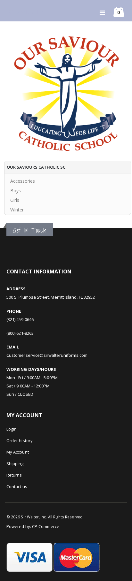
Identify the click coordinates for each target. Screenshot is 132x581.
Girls (14, 200)
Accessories (22, 181)
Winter (17, 210)
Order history (19, 440)
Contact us (16, 486)
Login (11, 429)
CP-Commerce (46, 526)
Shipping (15, 463)
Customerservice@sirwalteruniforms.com (46, 355)
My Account (17, 452)
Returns (14, 475)
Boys (15, 190)
